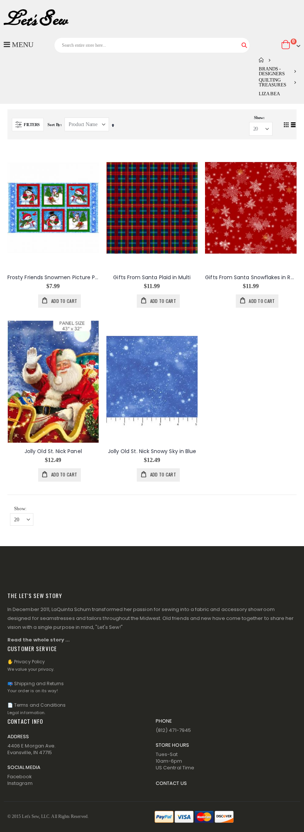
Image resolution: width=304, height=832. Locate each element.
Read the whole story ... (38, 639)
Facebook (19, 776)
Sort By (53, 124)
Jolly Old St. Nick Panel (53, 451)
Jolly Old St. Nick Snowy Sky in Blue (152, 451)
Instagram (20, 783)
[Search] (244, 45)
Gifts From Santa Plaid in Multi (152, 277)
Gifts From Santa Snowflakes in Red (251, 277)
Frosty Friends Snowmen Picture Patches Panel (53, 277)
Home (261, 60)
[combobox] (152, 45)
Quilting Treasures (272, 82)
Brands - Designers (272, 71)
